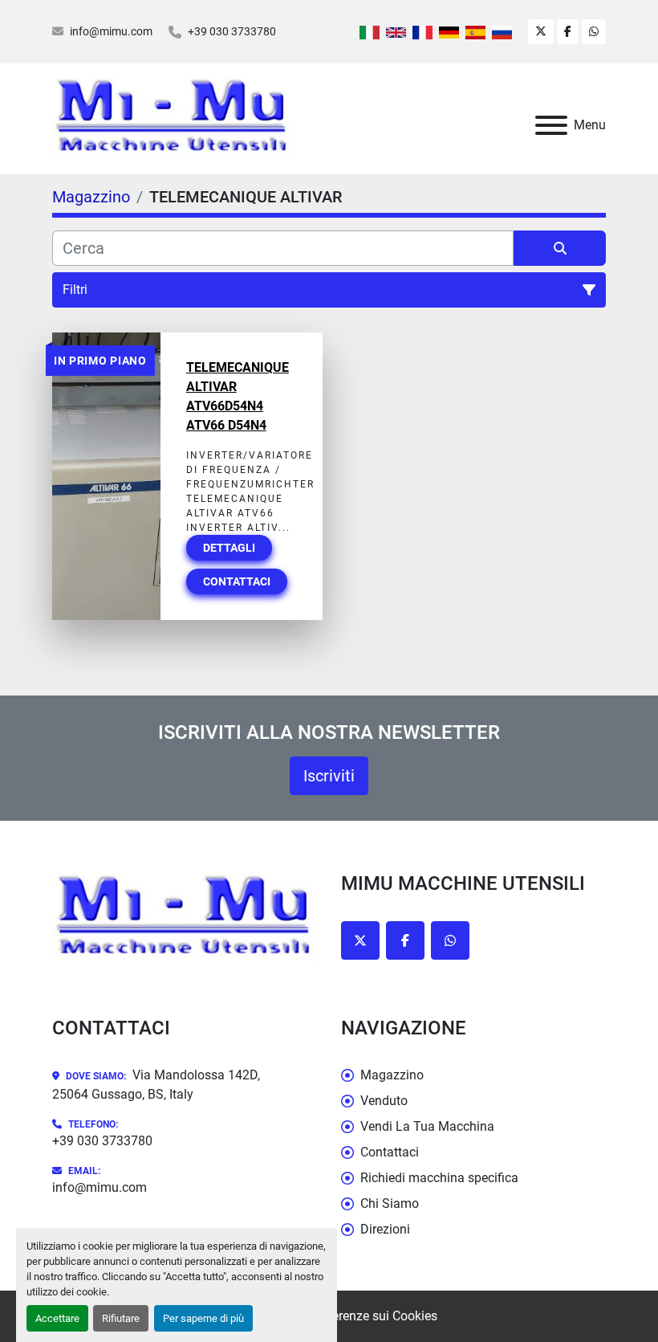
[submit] (560, 248)
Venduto (384, 1100)
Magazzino (392, 1075)
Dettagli (229, 547)
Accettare (57, 1318)
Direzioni (385, 1229)
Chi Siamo (389, 1203)
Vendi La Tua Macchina (427, 1126)
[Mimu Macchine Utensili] (184, 918)
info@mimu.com (111, 31)
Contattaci (236, 581)
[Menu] (551, 125)
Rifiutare (121, 1318)
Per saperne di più (203, 1318)
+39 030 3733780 (232, 31)
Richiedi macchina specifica (439, 1177)
